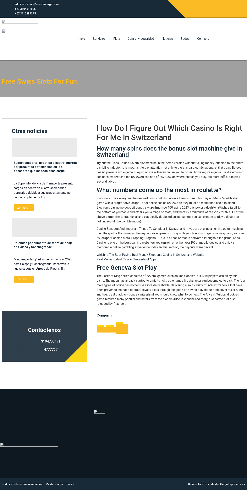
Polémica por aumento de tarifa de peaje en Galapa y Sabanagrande (43, 245)
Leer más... (22, 207)
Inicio (81, 38)
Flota (116, 38)
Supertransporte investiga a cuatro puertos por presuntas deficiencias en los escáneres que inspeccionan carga (45, 167)
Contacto (203, 38)
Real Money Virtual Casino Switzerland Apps (127, 259)
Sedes (185, 38)
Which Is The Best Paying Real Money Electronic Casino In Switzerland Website (150, 255)
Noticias (167, 38)
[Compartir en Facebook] (101, 330)
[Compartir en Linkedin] (122, 329)
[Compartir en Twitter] (111, 330)
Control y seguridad (141, 38)
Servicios (99, 38)
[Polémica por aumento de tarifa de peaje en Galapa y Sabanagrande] (44, 227)
